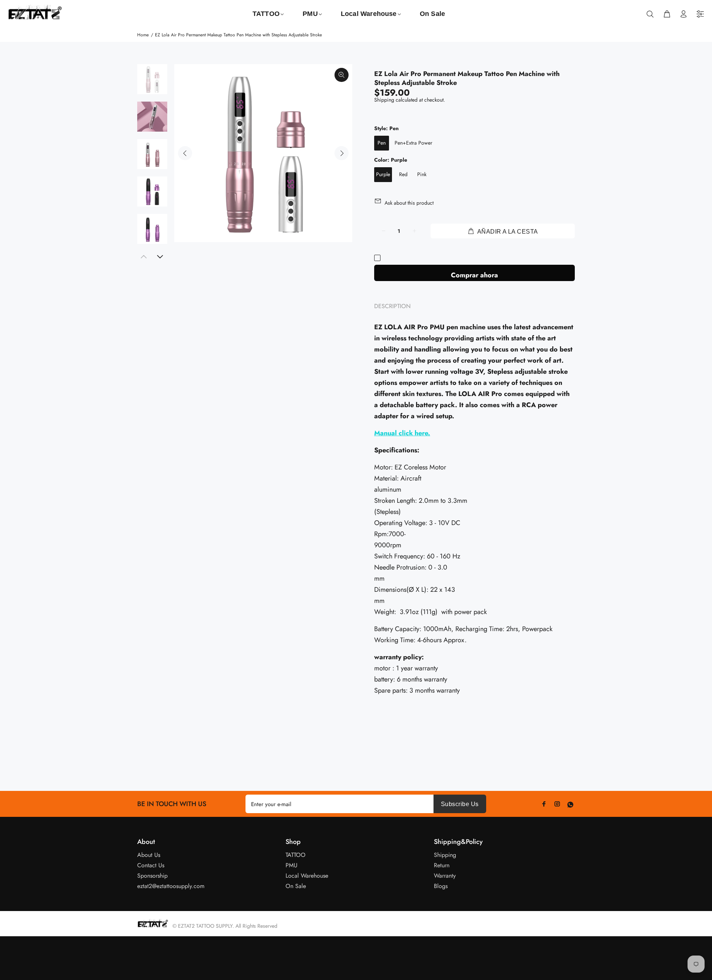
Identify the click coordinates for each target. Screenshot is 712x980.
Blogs (441, 886)
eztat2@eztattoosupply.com (170, 886)
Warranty (445, 875)
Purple (383, 174)
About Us (148, 855)
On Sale (296, 886)
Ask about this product (409, 203)
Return (441, 865)
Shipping (384, 99)
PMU (291, 865)
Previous (185, 153)
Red (403, 174)
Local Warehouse (307, 875)
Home (143, 35)
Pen (382, 142)
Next (341, 153)
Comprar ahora (474, 275)
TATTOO (296, 855)
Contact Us (150, 865)
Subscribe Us (460, 804)
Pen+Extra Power (413, 142)
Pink (421, 174)
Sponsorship (152, 875)
